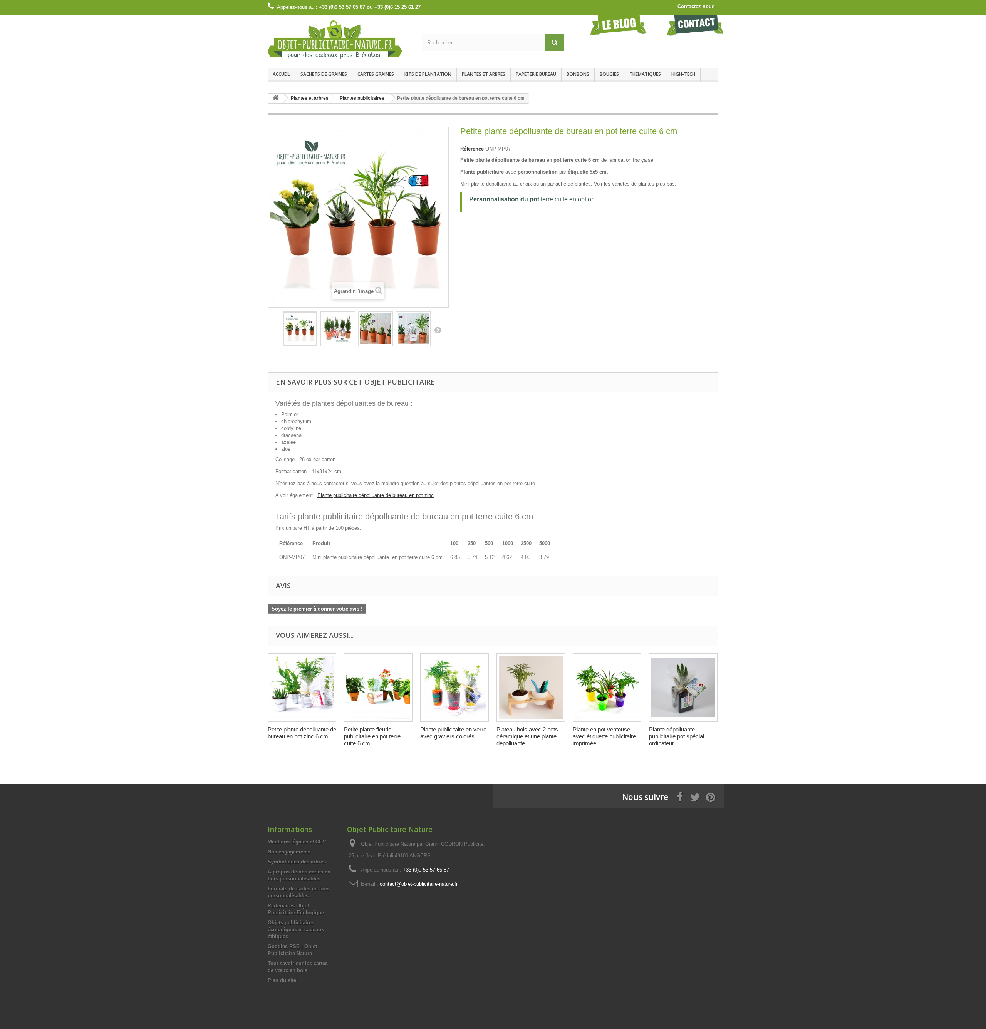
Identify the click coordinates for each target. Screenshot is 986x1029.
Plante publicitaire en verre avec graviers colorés (453, 733)
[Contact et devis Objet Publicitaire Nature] (695, 25)
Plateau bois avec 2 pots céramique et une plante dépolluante (527, 736)
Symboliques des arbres (297, 862)
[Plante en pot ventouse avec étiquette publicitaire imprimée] (607, 687)
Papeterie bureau (536, 74)
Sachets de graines (323, 74)
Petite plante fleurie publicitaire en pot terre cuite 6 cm (372, 736)
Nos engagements (289, 852)
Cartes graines (375, 74)
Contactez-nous (695, 6)
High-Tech (683, 74)
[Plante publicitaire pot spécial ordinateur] (683, 687)
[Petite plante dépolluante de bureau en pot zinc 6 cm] (302, 687)
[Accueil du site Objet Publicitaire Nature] (275, 98)
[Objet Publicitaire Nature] (339, 39)
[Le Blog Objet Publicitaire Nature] (618, 25)
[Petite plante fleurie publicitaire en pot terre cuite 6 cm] (378, 687)
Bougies (609, 74)
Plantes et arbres (483, 74)
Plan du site (282, 980)
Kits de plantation (427, 74)
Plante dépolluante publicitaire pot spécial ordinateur (676, 736)
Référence (472, 149)
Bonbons (578, 74)
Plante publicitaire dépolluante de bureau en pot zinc (375, 495)
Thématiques (645, 74)
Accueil (281, 74)
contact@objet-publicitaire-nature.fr (419, 884)
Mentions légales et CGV (297, 842)
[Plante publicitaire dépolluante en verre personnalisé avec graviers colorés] (454, 687)
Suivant (437, 330)
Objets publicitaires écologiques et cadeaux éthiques (296, 929)
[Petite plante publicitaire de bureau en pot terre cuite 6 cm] (300, 329)
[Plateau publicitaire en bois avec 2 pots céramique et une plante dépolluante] (530, 687)
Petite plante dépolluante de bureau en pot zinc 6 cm (302, 733)
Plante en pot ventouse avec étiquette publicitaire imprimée (604, 736)
